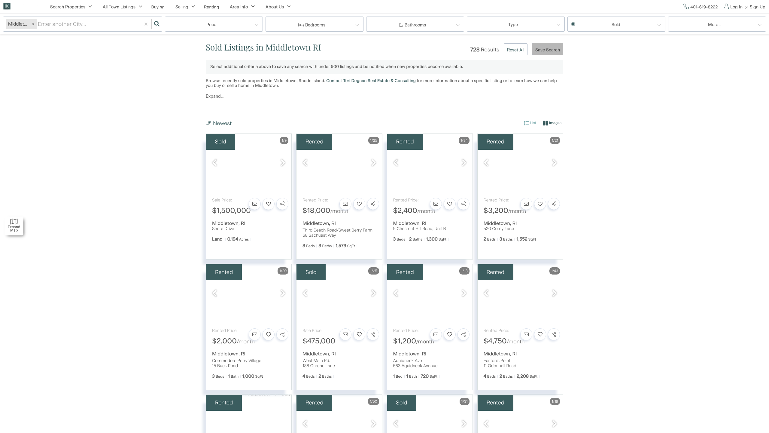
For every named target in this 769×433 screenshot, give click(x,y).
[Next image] (283, 163)
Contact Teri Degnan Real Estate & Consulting (371, 80)
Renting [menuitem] (211, 7)
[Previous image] (214, 163)
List (532, 123)
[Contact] (255, 204)
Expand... (214, 96)
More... (714, 24)
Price (211, 24)
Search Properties (67, 7)
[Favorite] (269, 204)
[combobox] (38, 24)
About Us (275, 7)
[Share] (282, 204)
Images (554, 123)
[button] (33, 24)
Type (513, 24)
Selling (181, 7)
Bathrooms (415, 25)
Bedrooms (315, 25)
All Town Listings (119, 7)
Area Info (239, 7)
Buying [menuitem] (158, 7)
